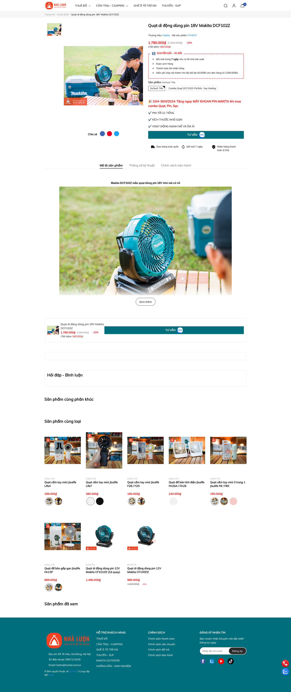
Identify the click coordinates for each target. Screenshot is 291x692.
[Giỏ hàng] (242, 5)
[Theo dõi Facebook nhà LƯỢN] (203, 661)
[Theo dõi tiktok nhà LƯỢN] (230, 661)
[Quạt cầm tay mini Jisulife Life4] (62, 450)
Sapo (51, 674)
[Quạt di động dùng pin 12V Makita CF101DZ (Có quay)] (104, 536)
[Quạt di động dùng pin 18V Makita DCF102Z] (103, 75)
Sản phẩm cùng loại (62, 421)
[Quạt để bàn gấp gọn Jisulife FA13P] (62, 536)
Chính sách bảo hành (160, 655)
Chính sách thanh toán (161, 638)
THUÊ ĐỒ (102, 638)
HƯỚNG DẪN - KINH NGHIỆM (113, 666)
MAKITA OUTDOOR (108, 660)
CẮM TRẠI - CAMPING (109, 644)
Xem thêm (145, 301)
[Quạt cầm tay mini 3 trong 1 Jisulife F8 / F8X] (228, 450)
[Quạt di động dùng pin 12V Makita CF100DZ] (145, 536)
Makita (167, 35)
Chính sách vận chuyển (161, 644)
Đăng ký (237, 651)
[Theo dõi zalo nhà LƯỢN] (212, 661)
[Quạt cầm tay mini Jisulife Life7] (104, 450)
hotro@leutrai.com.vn (68, 665)
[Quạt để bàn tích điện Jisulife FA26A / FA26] (187, 450)
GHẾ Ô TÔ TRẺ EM (107, 649)
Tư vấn (192, 134)
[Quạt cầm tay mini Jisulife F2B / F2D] (145, 450)
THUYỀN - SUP (105, 655)
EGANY (73, 671)
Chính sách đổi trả (158, 649)
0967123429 (72, 659)
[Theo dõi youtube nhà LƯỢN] (221, 661)
